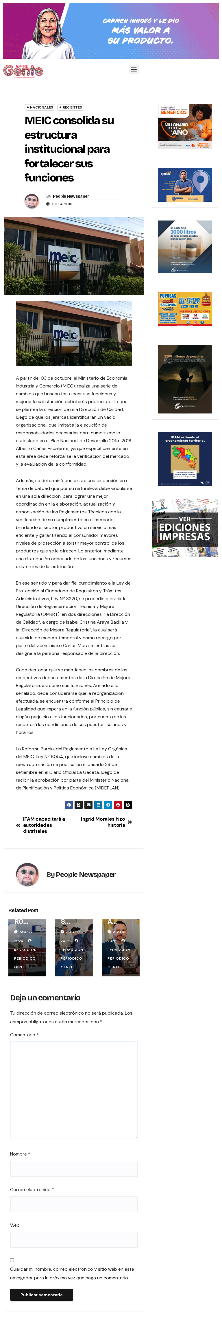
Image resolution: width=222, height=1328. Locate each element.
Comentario (24, 1035)
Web (15, 1225)
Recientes (72, 107)
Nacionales (41, 107)
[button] (134, 69)
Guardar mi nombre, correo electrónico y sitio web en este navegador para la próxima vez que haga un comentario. (72, 1273)
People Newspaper (71, 196)
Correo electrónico (32, 1189)
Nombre (20, 1154)
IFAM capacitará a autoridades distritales (44, 825)
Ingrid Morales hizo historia (103, 822)
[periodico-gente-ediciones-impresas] (185, 528)
